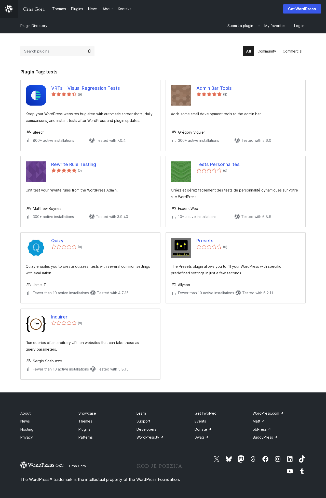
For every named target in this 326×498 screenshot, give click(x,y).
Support (143, 421)
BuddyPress (265, 437)
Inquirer (59, 317)
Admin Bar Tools (214, 88)
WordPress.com (268, 413)
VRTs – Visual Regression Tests (85, 88)
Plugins (84, 429)
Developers (146, 429)
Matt (259, 421)
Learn (141, 413)
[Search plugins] (89, 51)
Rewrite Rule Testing (73, 164)
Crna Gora (77, 466)
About (25, 413)
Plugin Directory (33, 25)
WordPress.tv (150, 437)
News (25, 421)
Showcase (87, 413)
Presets (204, 240)
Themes (85, 421)
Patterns (85, 437)
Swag (201, 437)
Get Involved (205, 413)
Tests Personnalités (218, 164)
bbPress (262, 429)
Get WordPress (302, 9)
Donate (203, 429)
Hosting (26, 429)
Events (200, 421)
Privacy (26, 437)
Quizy (57, 240)
